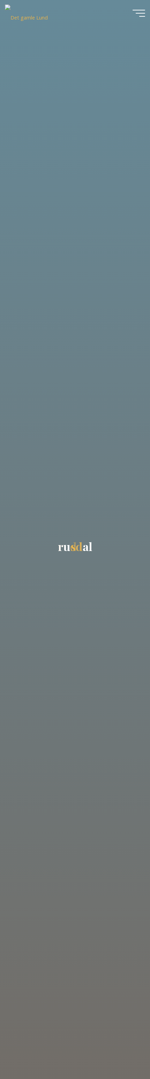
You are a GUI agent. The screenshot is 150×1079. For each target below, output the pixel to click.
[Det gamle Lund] (26, 13)
